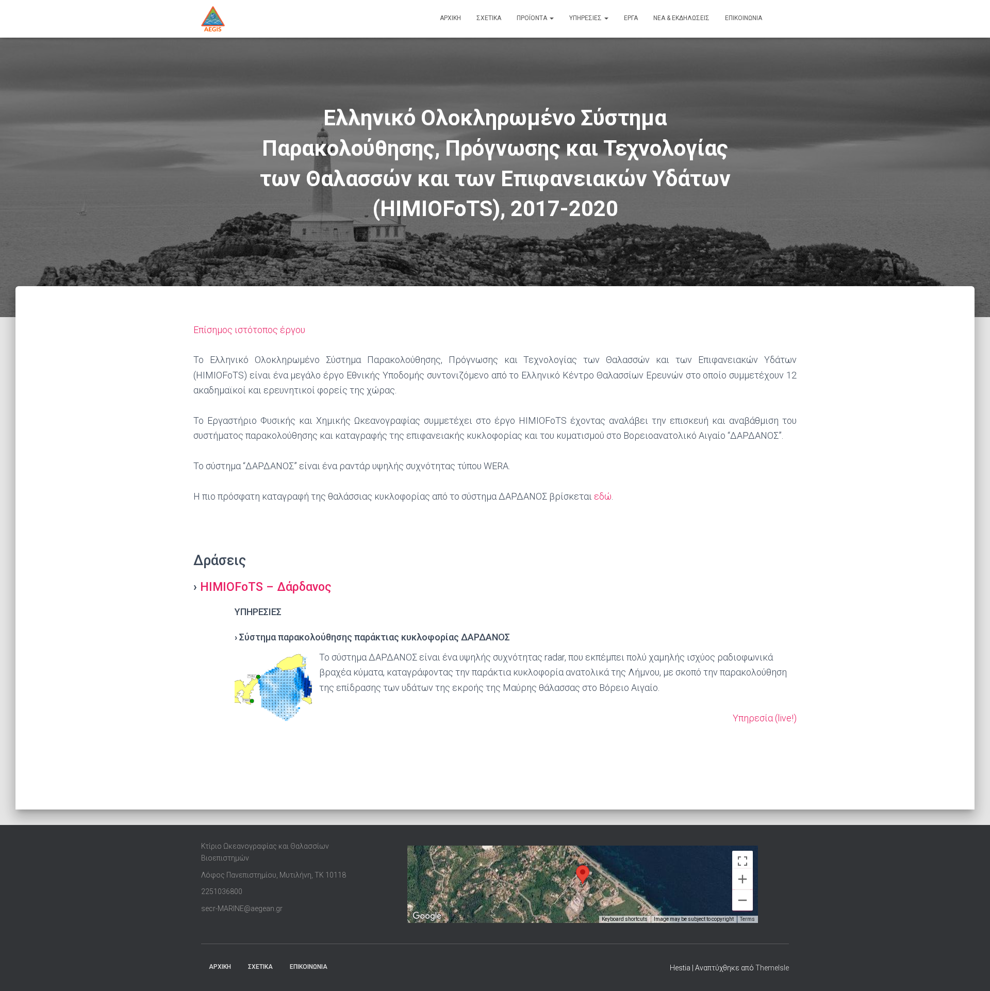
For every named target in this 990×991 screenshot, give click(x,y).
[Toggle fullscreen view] (742, 861)
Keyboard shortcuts (625, 919)
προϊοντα (533, 18)
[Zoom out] (742, 900)
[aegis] (213, 19)
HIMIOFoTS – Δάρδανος (266, 587)
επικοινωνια (743, 18)
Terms (747, 919)
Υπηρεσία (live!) (765, 718)
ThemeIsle (772, 968)
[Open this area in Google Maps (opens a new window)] (427, 916)
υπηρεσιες (586, 18)
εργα (631, 18)
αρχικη (450, 18)
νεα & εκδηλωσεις (681, 18)
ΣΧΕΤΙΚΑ (260, 966)
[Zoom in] (742, 879)
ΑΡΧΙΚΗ (220, 966)
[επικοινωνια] (779, 18)
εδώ (603, 496)
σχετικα (488, 18)
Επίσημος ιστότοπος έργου (249, 329)
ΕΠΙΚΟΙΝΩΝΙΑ (308, 966)
